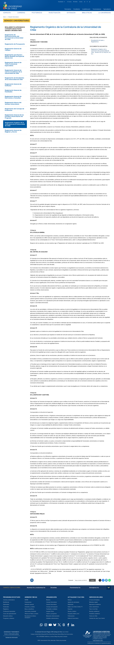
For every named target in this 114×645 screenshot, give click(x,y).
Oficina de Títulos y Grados (31, 613)
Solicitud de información (12, 637)
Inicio (4, 17)
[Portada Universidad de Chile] (13, 5)
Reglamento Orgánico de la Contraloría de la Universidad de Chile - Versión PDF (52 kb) (100, 51)
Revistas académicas (94, 611)
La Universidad (104, 13)
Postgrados (37, 13)
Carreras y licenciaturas (9, 600)
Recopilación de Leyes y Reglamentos (97, 41)
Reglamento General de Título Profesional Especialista (13, 64)
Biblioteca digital (93, 602)
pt (89, 1)
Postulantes (68, 9)
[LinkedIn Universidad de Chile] (73, 625)
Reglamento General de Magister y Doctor (13, 131)
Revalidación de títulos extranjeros (30, 616)
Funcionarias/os (97, 9)
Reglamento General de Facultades (13, 91)
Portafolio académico (94, 613)
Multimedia (70, 604)
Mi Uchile (75, 1)
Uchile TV (80, 606)
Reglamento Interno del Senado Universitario (13, 103)
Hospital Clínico (50, 611)
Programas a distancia (8, 618)
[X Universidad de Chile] (59, 625)
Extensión (71, 13)
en (84, 1)
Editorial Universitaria (73, 618)
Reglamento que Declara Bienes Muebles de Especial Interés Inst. (14, 56)
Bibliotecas (87, 13)
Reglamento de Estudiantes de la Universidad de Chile (14, 78)
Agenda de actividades (73, 602)
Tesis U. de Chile (93, 609)
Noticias (70, 600)
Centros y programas (51, 613)
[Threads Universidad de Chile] (64, 625)
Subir (32, 580)
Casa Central (65, 632)
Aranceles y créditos (30, 606)
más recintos (70, 634)
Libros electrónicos (94, 606)
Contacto (65, 636)
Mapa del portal (58, 636)
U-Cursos (69, 1)
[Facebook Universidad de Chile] (68, 625)
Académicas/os (86, 9)
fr (87, 1)
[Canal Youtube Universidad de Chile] (50, 625)
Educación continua (8, 616)
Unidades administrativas (52, 618)
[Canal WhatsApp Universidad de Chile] (41, 625)
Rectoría (48, 600)
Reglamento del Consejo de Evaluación (14, 109)
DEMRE (26, 600)
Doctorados (6, 606)
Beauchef (44, 634)
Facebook (103, 580)
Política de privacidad (61, 640)
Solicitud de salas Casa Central (97, 618)
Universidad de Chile (45, 640)
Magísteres (6, 609)
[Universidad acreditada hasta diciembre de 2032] (97, 635)
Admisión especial (29, 604)
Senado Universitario (13, 17)
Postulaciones (28, 602)
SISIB (39, 640)
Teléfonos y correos (49, 636)
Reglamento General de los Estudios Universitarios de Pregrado (14, 116)
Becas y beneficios (29, 609)
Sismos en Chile (93, 616)
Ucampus (97, 600)
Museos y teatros (72, 611)
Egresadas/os (107, 9)
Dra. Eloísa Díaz (50, 634)
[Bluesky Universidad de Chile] (55, 625)
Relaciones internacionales (52, 616)
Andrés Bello (38, 634)
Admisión (7, 13)
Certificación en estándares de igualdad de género (99, 643)
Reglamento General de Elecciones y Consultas (13, 97)
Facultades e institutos (51, 609)
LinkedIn (106, 580)
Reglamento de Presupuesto (15, 44)
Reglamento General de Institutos (13, 84)
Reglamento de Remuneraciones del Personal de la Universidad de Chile (14, 37)
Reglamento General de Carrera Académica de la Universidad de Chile (13, 71)
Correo (80, 1)
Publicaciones (71, 616)
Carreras (21, 13)
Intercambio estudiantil (30, 611)
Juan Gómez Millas (59, 634)
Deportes (70, 609)
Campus (33, 634)
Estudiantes (77, 9)
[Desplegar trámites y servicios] (108, 587)
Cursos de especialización (9, 613)
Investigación (54, 13)
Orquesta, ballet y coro (73, 613)
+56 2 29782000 (40, 636)
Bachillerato (6, 602)
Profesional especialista (9, 611)
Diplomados (6, 604)
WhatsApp (109, 580)
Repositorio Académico (95, 604)
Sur (65, 634)
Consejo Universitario (51, 602)
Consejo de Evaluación (52, 606)
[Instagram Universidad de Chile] (46, 625)
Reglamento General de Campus (13, 49)
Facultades (60, 1)
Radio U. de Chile (72, 606)
